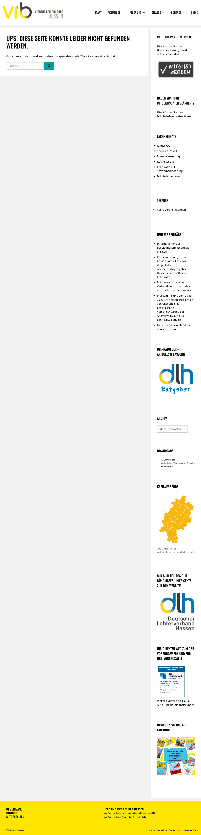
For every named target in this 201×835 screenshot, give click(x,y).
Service (156, 12)
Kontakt (176, 12)
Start (98, 12)
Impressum (175, 830)
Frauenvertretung (168, 156)
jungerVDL (163, 145)
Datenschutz (191, 830)
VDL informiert (167, 459)
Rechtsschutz (165, 161)
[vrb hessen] (32, 10)
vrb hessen (18, 830)
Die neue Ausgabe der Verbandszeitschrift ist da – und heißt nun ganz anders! (174, 286)
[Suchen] (49, 66)
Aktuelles (114, 12)
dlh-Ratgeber (167, 466)
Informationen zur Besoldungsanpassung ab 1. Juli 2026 (174, 247)
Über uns (135, 12)
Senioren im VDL (167, 151)
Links (194, 12)
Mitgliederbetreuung (170, 176)
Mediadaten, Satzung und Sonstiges (177, 463)
